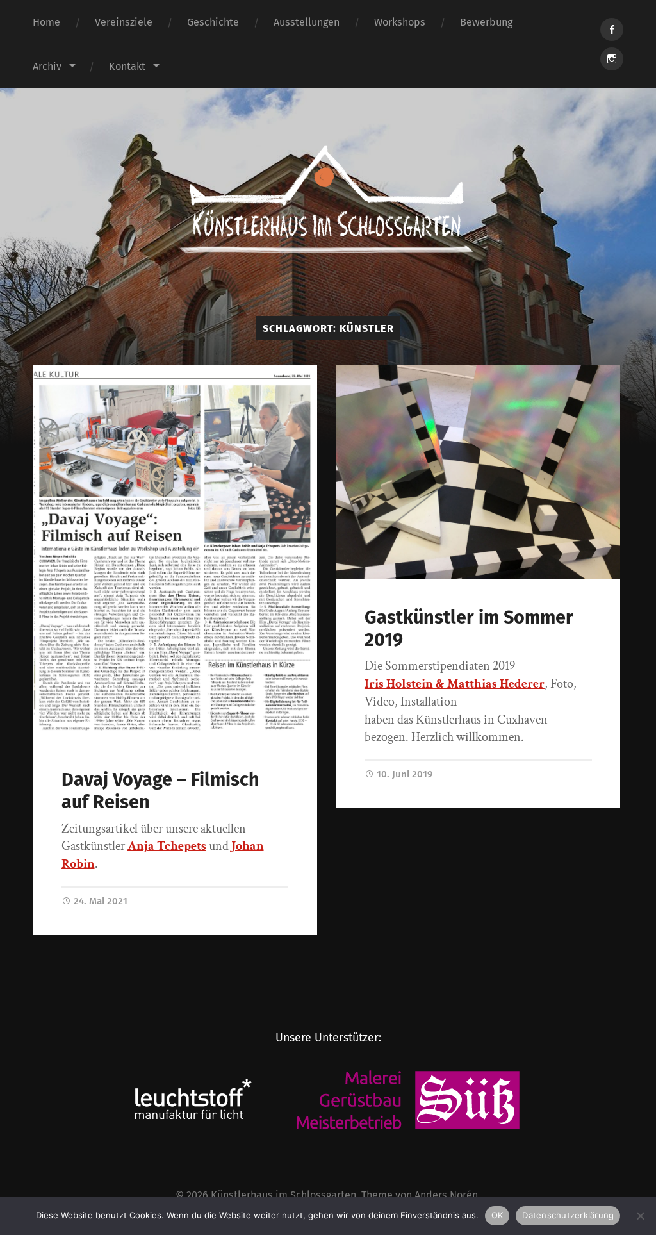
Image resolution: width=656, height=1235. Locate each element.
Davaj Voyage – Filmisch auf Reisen (160, 790)
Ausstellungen (307, 22)
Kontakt (127, 66)
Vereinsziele (123, 22)
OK (497, 1215)
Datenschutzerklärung (568, 1215)
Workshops (399, 22)
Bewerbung (486, 22)
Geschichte (213, 22)
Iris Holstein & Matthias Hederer (455, 684)
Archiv (47, 66)
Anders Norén (446, 1195)
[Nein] (640, 1215)
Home (46, 22)
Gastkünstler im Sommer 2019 (469, 628)
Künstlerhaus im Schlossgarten (283, 1195)
